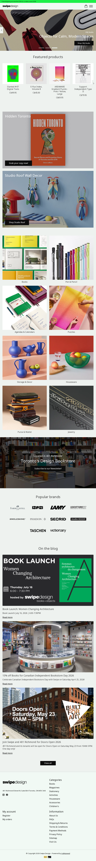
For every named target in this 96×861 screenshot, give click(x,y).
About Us (53, 815)
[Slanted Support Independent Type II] (83, 73)
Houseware (71, 382)
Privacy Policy (55, 834)
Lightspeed (65, 853)
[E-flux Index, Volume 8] (36, 73)
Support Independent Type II (83, 89)
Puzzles (71, 332)
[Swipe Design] (12, 6)
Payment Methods (57, 830)
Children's (54, 806)
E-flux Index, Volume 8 (36, 87)
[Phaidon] (37, 519)
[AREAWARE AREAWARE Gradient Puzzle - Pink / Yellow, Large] (59, 73)
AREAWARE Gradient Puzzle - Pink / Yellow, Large (60, 90)
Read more (7, 617)
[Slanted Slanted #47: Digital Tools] (12, 73)
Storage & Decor (24, 382)
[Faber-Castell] (17, 508)
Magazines (54, 787)
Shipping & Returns (58, 823)
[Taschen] (37, 531)
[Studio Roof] (78, 519)
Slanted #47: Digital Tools (13, 87)
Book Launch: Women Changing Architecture (28, 609)
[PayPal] (45, 857)
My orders (7, 819)
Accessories (54, 802)
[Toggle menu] (91, 6)
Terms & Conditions (58, 826)
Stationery (54, 791)
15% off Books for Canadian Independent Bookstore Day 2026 (38, 675)
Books (25, 281)
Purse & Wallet (25, 432)
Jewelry (71, 432)
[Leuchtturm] (78, 508)
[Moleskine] (17, 519)
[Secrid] (58, 519)
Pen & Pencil (71, 281)
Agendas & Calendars (25, 332)
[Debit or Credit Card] (49, 857)
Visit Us (52, 841)
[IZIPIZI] (37, 508)
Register (6, 815)
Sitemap (53, 838)
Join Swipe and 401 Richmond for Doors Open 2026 (31, 742)
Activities (53, 795)
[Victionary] (58, 531)
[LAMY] (58, 508)
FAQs (51, 819)
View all (48, 763)
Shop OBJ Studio (84, 43)
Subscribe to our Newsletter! (48, 468)
